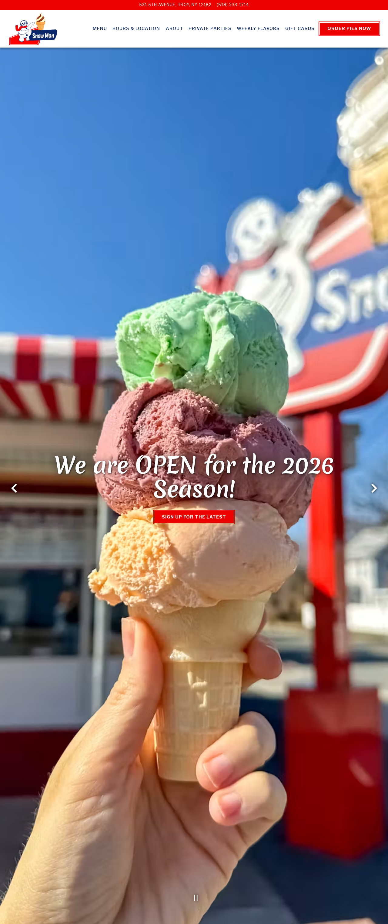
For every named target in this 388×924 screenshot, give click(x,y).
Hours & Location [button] (136, 28)
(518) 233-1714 (233, 4)
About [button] (174, 28)
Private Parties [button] (210, 28)
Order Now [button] (194, 517)
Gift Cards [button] (299, 28)
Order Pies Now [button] (349, 28)
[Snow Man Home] (33, 28)
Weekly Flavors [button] (258, 28)
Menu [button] (100, 28)
